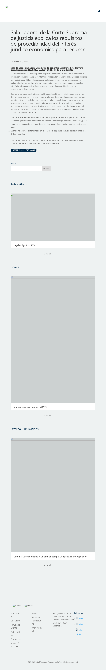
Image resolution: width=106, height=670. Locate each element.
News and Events (15, 626)
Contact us (16, 639)
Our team (15, 620)
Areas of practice (15, 645)
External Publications (36, 620)
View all (47, 253)
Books (35, 613)
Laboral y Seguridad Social (23, 150)
